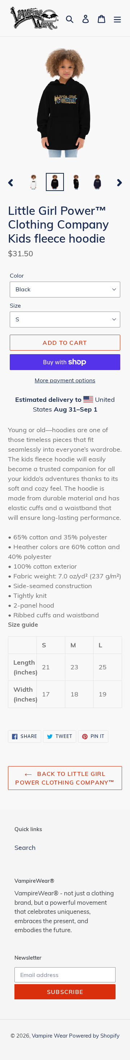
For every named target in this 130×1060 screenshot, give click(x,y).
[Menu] (117, 18)
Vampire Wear (50, 1035)
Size (15, 305)
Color (17, 275)
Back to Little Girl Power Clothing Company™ (64, 778)
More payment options (65, 380)
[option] (33, 182)
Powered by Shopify (94, 1035)
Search (25, 847)
